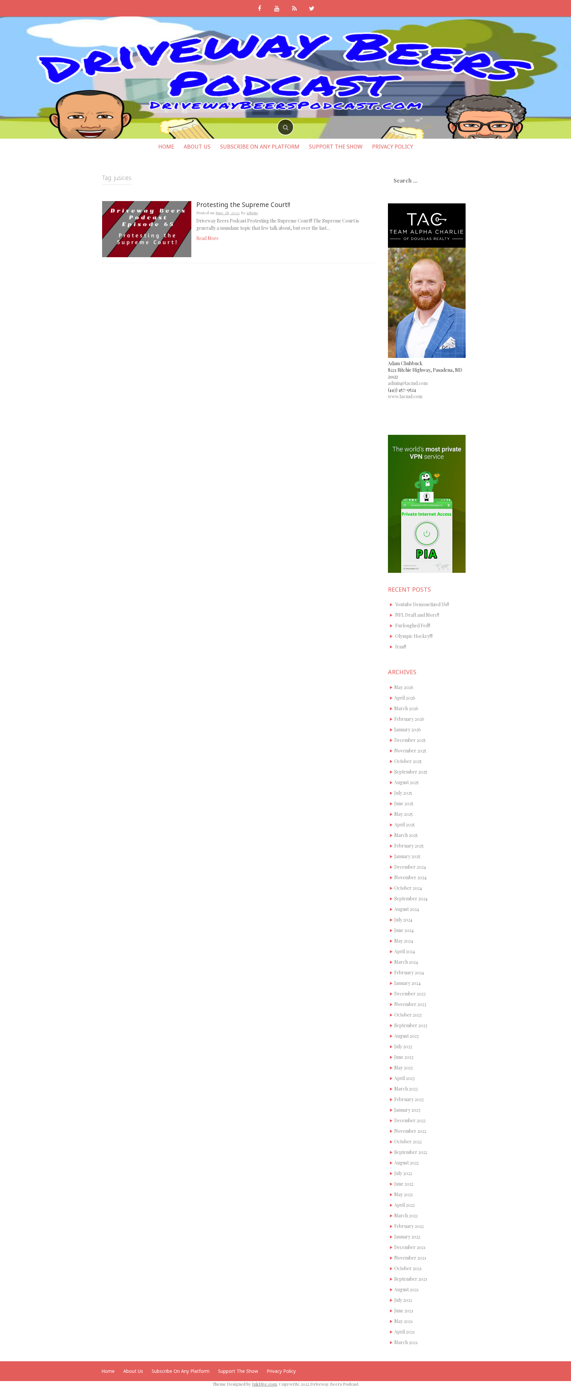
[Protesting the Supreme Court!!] (146, 229)
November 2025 (410, 750)
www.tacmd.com (405, 396)
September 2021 (410, 1279)
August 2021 (406, 1289)
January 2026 (407, 729)
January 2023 (407, 1110)
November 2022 (410, 1131)
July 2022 (403, 1173)
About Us (197, 146)
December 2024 (410, 867)
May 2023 (403, 1067)
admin (252, 212)
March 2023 (406, 1089)
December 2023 (410, 993)
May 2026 (403, 687)
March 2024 (406, 962)
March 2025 (406, 835)
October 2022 (408, 1141)
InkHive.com (264, 1384)
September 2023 (410, 1025)
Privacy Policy (392, 146)
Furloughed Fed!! (412, 625)
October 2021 (408, 1268)
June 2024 (404, 930)
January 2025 (407, 856)
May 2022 (403, 1194)
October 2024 (408, 888)
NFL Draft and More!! (417, 615)
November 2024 (410, 877)
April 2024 (404, 951)
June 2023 (403, 1057)
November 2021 (410, 1258)
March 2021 (406, 1342)
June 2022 (403, 1184)
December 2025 (410, 740)
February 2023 (409, 1099)
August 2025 (406, 782)
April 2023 (404, 1078)
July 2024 (403, 920)
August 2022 (406, 1163)
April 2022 (404, 1205)
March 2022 (406, 1215)
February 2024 (409, 972)
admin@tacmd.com (408, 383)
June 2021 (403, 1310)
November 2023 (410, 1004)
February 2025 (409, 846)
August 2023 (406, 1036)
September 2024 (411, 898)
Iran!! (400, 646)
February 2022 (409, 1226)
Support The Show (335, 146)
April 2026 (404, 698)
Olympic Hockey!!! (414, 636)
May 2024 (403, 941)
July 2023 (403, 1046)
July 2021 (403, 1300)
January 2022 (407, 1236)
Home (166, 146)
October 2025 (408, 761)
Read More (207, 238)
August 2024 (406, 909)
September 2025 (410, 772)
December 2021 (410, 1247)
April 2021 (404, 1332)
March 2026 (406, 708)
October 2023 (408, 1015)
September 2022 (410, 1152)
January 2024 (407, 983)
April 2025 (404, 824)
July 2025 (403, 793)
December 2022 (410, 1120)
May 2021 (403, 1321)
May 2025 (403, 814)
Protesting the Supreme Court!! (243, 204)
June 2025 (403, 803)
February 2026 (409, 719)
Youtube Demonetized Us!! (422, 604)
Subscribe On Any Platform (259, 146)
